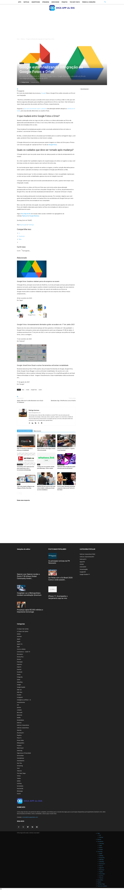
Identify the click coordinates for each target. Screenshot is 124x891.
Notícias (26, 2)
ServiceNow (55, 2)
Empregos (20, 662)
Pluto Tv (19, 738)
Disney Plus (20, 657)
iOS (18, 705)
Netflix (19, 717)
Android (19, 636)
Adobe (19, 634)
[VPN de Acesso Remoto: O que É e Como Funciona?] (66, 440)
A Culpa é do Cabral (22, 631)
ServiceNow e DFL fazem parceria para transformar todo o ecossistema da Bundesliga (25, 468)
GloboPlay (20, 682)
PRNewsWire (20, 743)
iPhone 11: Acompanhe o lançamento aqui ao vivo (58, 597)
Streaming (45, 2)
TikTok (18, 776)
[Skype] (36, 423)
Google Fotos (53, 144)
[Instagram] (30, 423)
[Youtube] (37, 827)
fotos (23, 389)
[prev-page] (18, 493)
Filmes (19, 674)
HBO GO (19, 689)
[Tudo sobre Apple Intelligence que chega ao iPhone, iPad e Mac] (26, 478)
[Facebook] (18, 827)
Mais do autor (37, 431)
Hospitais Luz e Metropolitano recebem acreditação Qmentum (29, 594)
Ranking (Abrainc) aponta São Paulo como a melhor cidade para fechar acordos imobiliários (46, 488)
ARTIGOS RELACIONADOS (25, 431)
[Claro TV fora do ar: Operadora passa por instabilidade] (26, 440)
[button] (105, 2)
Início (18, 39)
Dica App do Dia (26, 213)
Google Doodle (61, 464)
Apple (18, 484)
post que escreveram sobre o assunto (35, 108)
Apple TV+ (20, 644)
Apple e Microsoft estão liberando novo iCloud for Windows (30, 401)
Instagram (20, 697)
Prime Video (20, 740)
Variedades (40, 446)
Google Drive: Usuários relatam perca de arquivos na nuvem (38, 281)
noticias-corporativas (23, 727)
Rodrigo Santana (25, 82)
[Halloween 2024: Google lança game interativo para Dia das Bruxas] (66, 459)
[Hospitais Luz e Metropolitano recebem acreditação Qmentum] (30, 588)
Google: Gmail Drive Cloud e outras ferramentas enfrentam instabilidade (42, 365)
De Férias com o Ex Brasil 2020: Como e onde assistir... (60, 579)
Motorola (19, 715)
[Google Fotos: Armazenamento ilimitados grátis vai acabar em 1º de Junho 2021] (31, 320)
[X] (39, 423)
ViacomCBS (20, 788)
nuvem (40, 389)
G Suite (27, 389)
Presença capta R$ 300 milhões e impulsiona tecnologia (30, 611)
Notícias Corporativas (23, 725)
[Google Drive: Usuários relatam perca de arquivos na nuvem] (31, 277)
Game (18, 679)
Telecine (19, 771)
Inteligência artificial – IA (24, 700)
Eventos (19, 669)
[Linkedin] (33, 423)
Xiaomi (19, 793)
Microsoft (19, 712)
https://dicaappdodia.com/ (35, 412)
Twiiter (19, 778)
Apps (19, 2)
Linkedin (19, 710)
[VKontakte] (32, 827)
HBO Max (19, 692)
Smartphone (36, 2)
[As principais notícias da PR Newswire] (62, 556)
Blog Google (22, 225)
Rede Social (20, 748)
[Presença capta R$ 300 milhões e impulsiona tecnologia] (30, 605)
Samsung (19, 750)
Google (43, 93)
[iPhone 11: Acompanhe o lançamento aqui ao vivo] (62, 589)
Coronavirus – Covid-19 (23, 651)
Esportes (19, 664)
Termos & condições (88, 2)
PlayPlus (19, 735)
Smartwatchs (20, 760)
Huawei (19, 695)
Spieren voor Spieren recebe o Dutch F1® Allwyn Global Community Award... (28, 576)
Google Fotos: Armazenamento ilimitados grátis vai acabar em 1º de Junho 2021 (46, 324)
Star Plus (19, 763)
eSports (19, 667)
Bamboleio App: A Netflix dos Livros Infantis (63, 400)
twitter (19, 781)
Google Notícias (34, 216)
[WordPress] (42, 423)
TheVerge (31, 225)
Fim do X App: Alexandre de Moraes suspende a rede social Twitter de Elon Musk (66, 488)
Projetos (64, 2)
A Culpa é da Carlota (23, 629)
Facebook (19, 672)
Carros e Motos (21, 649)
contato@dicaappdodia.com (30, 817)
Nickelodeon (20, 720)
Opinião (19, 730)
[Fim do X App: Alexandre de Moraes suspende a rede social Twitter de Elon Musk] (66, 478)
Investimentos (40, 484)
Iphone (19, 707)
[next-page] (21, 493)
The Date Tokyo (75, 2)
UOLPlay (19, 783)
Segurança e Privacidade (63, 446)
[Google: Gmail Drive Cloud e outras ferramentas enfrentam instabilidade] (31, 361)
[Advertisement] (62, 24)
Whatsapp (20, 791)
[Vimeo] (27, 827)
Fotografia (20, 677)
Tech (18, 768)
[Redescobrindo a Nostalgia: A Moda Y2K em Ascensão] (46, 440)
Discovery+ (20, 654)
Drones (19, 659)
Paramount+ (20, 733)
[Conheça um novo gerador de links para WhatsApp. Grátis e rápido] (46, 459)
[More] (46, 89)
